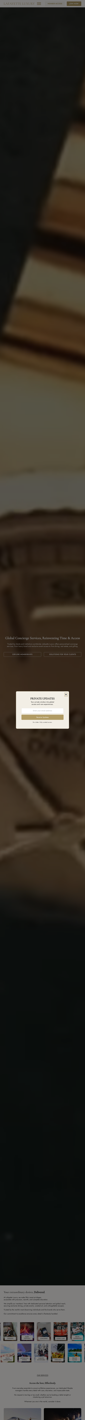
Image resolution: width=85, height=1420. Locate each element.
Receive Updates (42, 717)
